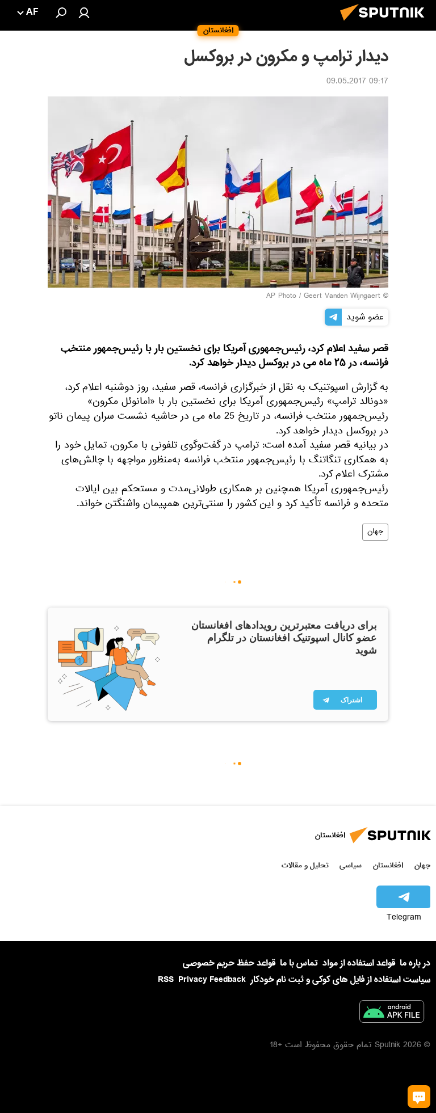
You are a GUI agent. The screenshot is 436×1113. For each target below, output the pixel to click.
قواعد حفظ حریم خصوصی (229, 963)
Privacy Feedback (212, 980)
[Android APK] (391, 1013)
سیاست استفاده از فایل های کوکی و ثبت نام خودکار (340, 980)
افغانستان (388, 865)
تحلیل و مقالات (305, 865)
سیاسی (350, 865)
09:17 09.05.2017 (357, 82)
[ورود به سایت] (84, 12)
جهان (375, 532)
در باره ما (415, 963)
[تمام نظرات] (419, 1096)
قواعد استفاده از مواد (358, 963)
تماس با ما (299, 963)
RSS (166, 980)
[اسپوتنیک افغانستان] (385, 24)
